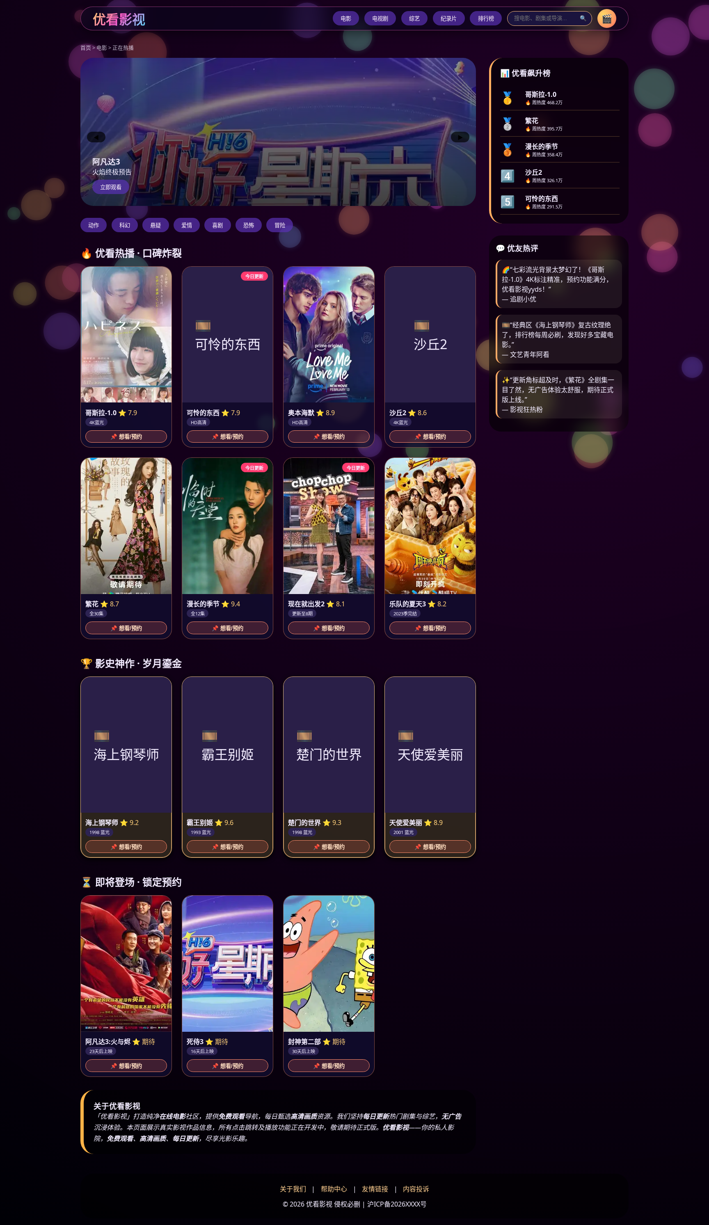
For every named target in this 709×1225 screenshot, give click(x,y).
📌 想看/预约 (126, 437)
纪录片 (449, 19)
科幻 (124, 225)
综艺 (414, 19)
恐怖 (248, 225)
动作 (93, 225)
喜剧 (217, 225)
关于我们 (293, 1188)
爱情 (186, 225)
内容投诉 (416, 1188)
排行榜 (486, 19)
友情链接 (375, 1188)
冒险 (279, 225)
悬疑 (155, 225)
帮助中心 (334, 1188)
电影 (346, 19)
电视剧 (380, 19)
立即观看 (110, 187)
